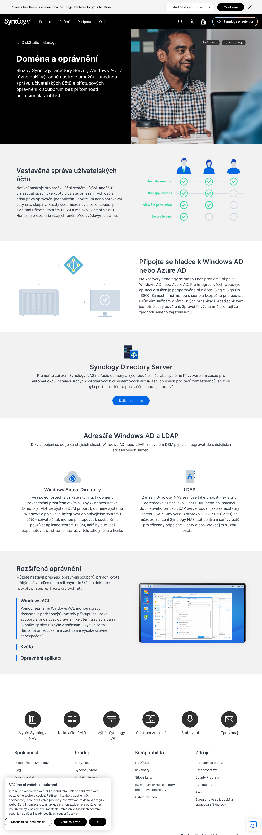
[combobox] (189, 7)
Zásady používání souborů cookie (55, 813)
